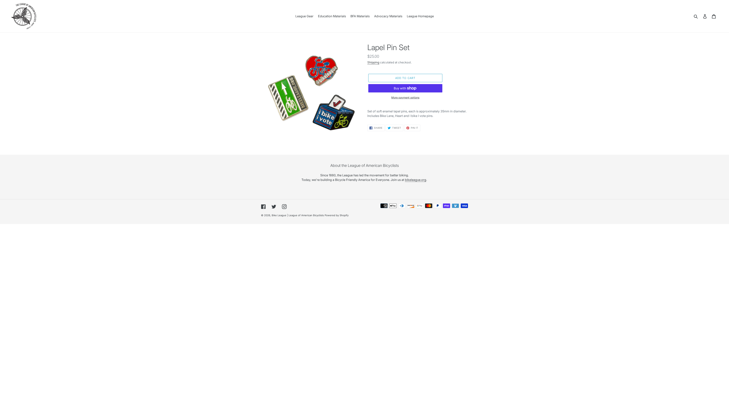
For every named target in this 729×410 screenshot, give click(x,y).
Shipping (373, 62)
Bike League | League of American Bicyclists (298, 215)
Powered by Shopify (337, 215)
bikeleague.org (415, 180)
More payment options (405, 97)
